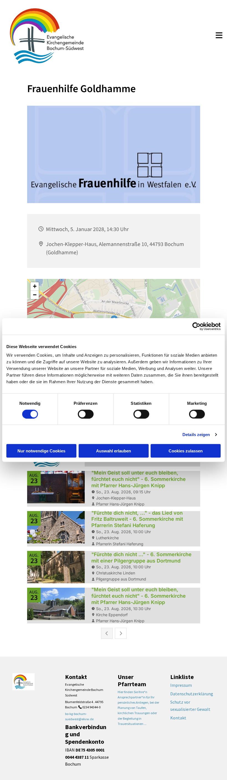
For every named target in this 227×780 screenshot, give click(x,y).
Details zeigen (196, 434)
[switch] (86, 414)
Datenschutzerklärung (191, 693)
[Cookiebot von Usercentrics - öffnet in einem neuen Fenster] (196, 326)
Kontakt (178, 718)
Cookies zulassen (186, 451)
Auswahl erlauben (113, 451)
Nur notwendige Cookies (41, 451)
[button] (219, 36)
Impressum (181, 685)
